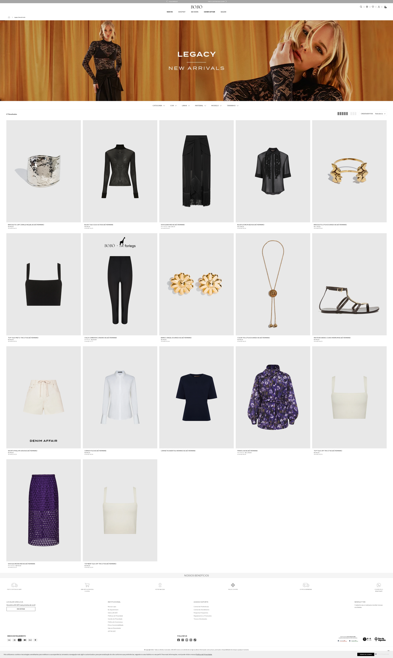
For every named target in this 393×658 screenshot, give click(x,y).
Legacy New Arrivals (19, 17)
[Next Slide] (226, 1)
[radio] (353, 113)
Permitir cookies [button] (366, 654)
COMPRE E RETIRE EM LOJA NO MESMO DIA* (196, 1)
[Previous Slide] (167, 1)
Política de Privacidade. (204, 654)
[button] (382, 654)
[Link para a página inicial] (9, 17)
